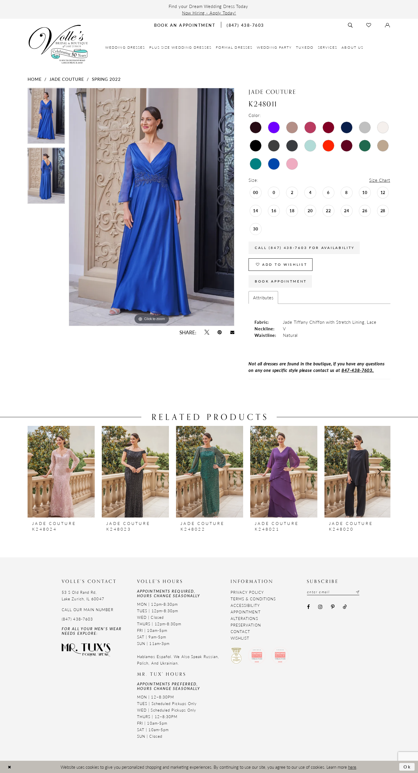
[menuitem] (125, 47)
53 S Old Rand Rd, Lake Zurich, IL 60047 (83, 595)
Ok (407, 767)
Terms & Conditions (253, 598)
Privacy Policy (247, 592)
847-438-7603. (358, 370)
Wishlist (240, 638)
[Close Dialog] (9, 767)
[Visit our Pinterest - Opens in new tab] (332, 607)
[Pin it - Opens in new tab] (220, 332)
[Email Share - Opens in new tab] (232, 332)
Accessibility (245, 605)
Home (35, 79)
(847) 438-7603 (77, 619)
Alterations (244, 618)
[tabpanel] (46, 118)
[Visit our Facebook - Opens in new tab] (308, 607)
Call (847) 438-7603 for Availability (305, 247)
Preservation (246, 625)
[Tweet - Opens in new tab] (206, 332)
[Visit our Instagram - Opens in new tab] (320, 607)
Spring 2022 (106, 79)
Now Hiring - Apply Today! (209, 13)
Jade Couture (66, 79)
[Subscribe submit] (356, 592)
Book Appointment (281, 281)
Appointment (246, 612)
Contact (241, 631)
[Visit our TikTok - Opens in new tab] (344, 607)
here (352, 767)
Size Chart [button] (379, 180)
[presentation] (61, 472)
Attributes (263, 297)
